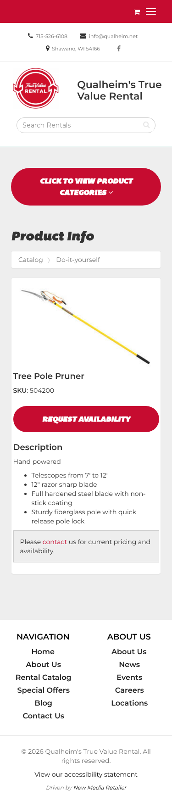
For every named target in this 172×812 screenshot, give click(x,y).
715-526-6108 (51, 36)
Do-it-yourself (78, 260)
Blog (43, 703)
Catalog (30, 260)
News (129, 664)
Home (43, 651)
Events (129, 677)
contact (55, 542)
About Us (43, 664)
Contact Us (43, 716)
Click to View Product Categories (86, 186)
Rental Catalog (44, 677)
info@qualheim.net (113, 36)
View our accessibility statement (86, 774)
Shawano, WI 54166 (76, 48)
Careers (129, 690)
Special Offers (43, 690)
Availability (86, 419)
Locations (129, 703)
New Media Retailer (99, 787)
